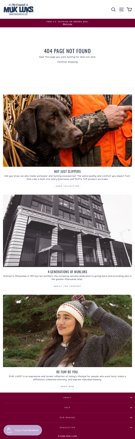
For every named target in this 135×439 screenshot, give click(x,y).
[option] (67, 23)
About (67, 397)
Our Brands (67, 417)
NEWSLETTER (67, 427)
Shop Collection (67, 186)
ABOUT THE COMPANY (67, 286)
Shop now (68, 386)
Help (67, 407)
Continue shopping (67, 61)
